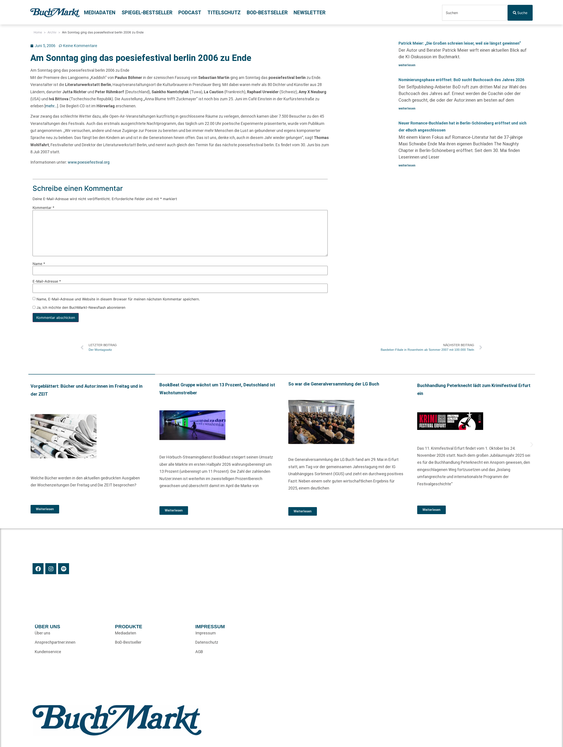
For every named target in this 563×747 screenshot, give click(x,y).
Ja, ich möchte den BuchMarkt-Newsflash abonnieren (80, 307)
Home (38, 32)
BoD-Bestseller (267, 13)
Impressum (205, 633)
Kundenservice (48, 651)
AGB (199, 651)
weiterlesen (406, 65)
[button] (31, 444)
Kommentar (43, 207)
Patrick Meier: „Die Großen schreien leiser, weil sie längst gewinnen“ (459, 43)
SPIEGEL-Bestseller (147, 13)
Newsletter (309, 13)
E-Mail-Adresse (47, 281)
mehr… (51, 106)
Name (39, 263)
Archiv (52, 32)
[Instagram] (50, 568)
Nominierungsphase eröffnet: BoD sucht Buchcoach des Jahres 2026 (461, 79)
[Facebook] (38, 568)
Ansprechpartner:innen (55, 642)
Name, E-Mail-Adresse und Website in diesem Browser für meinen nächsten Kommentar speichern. (118, 299)
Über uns (42, 633)
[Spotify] (63, 568)
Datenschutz (206, 642)
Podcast (189, 13)
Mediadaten (99, 13)
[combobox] (475, 13)
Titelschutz (224, 13)
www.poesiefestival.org (89, 162)
